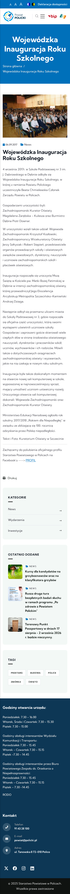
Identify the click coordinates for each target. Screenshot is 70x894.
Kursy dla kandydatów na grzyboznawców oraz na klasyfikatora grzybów (42, 576)
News (27, 144)
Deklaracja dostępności (52, 4)
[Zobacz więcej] (15, 572)
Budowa (35, 673)
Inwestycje (15, 530)
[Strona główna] (14, 16)
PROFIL (31, 460)
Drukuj (12, 478)
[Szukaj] (36, 16)
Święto (33, 682)
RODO (7, 794)
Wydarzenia (16, 520)
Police (52, 673)
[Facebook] (14, 868)
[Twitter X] (6, 868)
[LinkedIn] (32, 868)
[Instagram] (23, 868)
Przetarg (17, 673)
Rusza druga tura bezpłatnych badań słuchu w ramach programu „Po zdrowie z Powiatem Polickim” (43, 602)
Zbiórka (16, 682)
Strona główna (12, 66)
